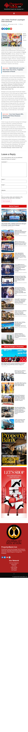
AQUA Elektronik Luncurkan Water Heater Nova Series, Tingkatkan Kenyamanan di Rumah (13, 69)
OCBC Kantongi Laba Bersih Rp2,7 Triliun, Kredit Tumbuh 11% (20, 421)
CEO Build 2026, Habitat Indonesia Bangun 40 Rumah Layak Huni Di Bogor (13, 224)
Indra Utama (14, 568)
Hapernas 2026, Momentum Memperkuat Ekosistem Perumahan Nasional (20, 232)
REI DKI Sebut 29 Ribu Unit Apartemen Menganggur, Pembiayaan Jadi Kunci (20, 324)
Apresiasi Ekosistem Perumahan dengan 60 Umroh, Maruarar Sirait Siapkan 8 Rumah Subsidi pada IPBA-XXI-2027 (20, 290)
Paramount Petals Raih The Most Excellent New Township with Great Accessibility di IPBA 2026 (20, 279)
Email (3, 184)
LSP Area (14, 565)
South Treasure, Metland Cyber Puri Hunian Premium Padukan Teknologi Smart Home (20, 312)
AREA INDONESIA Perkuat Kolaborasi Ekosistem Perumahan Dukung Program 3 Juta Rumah (20, 256)
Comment (4, 161)
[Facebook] (2, 557)
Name (3, 179)
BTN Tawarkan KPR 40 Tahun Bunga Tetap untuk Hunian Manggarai (20, 372)
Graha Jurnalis (14, 567)
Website (3, 190)
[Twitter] (5, 557)
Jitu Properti (14, 570)
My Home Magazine (14, 563)
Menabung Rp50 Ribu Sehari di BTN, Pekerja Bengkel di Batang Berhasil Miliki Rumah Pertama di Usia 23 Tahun (20, 410)
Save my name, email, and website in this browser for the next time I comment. (11, 197)
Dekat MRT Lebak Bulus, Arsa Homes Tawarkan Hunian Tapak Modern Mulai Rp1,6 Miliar (20, 301)
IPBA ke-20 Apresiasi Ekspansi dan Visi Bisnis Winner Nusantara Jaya (20, 243)
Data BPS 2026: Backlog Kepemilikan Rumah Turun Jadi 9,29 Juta (20, 384)
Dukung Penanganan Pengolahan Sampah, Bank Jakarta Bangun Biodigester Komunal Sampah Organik (20, 398)
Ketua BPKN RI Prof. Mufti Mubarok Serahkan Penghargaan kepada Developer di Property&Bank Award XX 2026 (20, 267)
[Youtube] (7, 557)
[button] (14, 13)
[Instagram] (9, 557)
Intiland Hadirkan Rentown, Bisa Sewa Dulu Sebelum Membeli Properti (20, 335)
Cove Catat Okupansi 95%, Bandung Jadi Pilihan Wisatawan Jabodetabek (13, 115)
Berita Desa (14, 564)
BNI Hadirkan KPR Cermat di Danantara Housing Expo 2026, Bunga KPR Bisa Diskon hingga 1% (12, 364)
